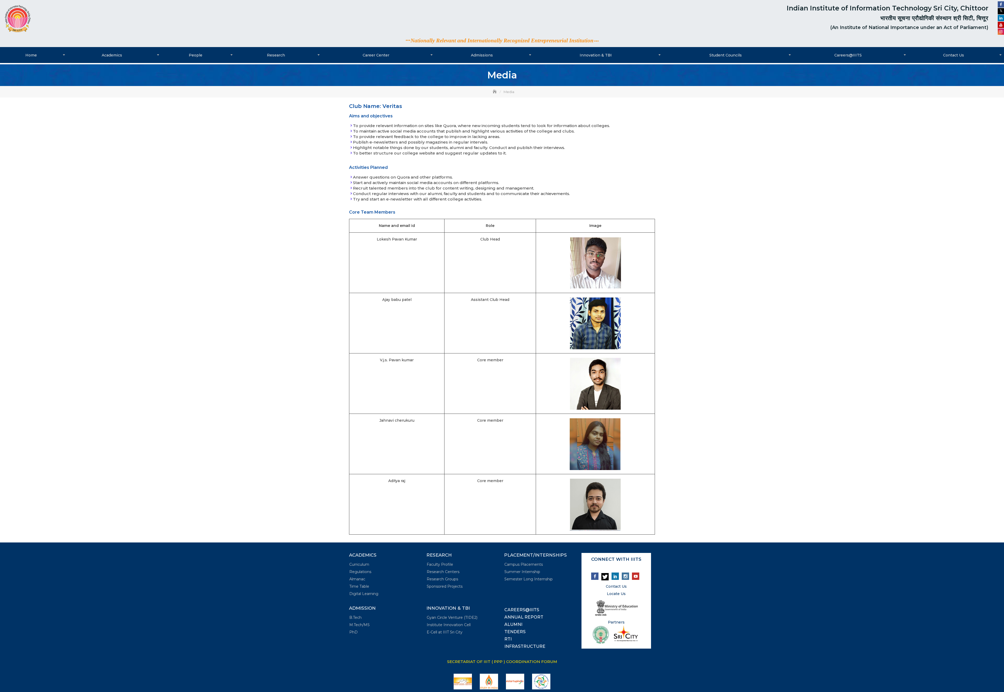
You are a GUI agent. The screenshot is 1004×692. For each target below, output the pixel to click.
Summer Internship (522, 571)
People (195, 55)
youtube (635, 576)
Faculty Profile (440, 564)
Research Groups (442, 579)
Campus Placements (523, 564)
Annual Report (523, 617)
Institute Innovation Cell (449, 624)
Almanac (357, 579)
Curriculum (359, 564)
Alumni (513, 624)
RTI (508, 639)
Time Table (359, 586)
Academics (112, 55)
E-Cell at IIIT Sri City (445, 632)
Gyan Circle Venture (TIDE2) (452, 617)
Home (31, 55)
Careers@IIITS (848, 55)
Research (276, 55)
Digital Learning (363, 593)
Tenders (515, 632)
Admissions (482, 55)
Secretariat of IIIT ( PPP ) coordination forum (502, 661)
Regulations (360, 571)
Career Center (376, 55)
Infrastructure (524, 646)
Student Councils (725, 55)
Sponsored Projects (445, 586)
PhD (353, 632)
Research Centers (443, 571)
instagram (625, 576)
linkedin (615, 576)
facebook (594, 576)
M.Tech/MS (359, 624)
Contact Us (953, 55)
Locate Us (616, 593)
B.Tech (355, 617)
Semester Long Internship (528, 579)
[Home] (495, 92)
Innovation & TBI (596, 55)
